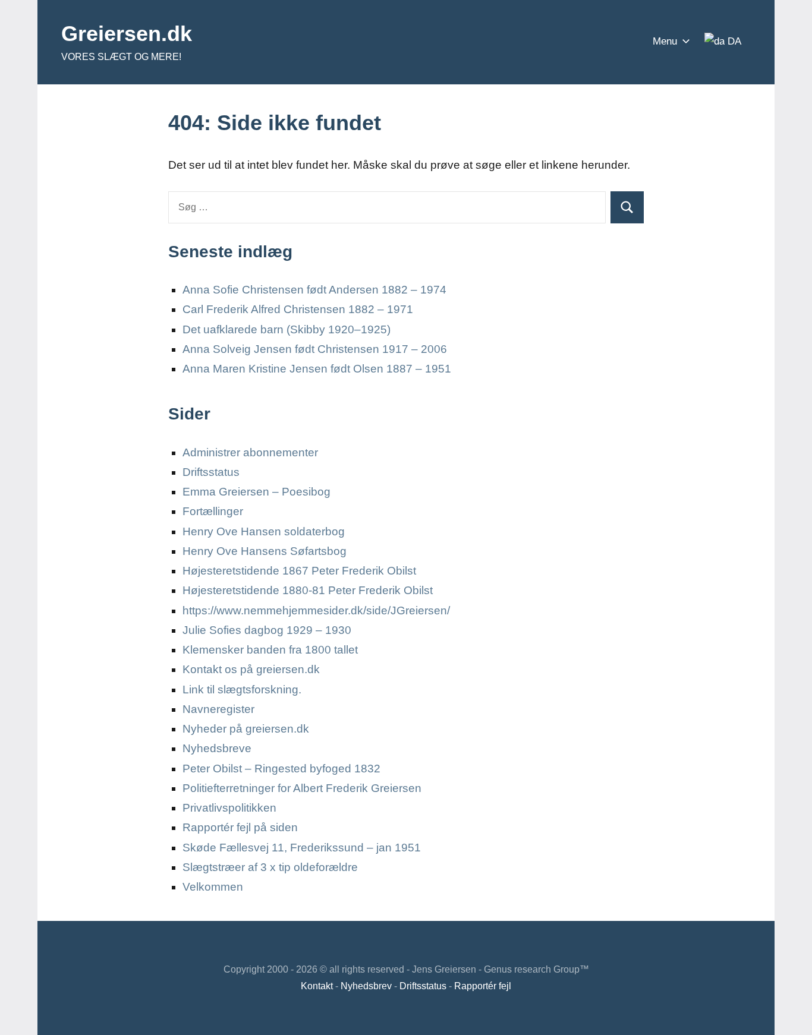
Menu (665, 41)
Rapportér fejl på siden (240, 827)
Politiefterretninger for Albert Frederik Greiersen (301, 788)
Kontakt (317, 986)
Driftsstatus (211, 472)
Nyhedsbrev (366, 986)
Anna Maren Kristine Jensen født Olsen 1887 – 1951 (316, 368)
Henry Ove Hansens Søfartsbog (264, 551)
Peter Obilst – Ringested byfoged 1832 (281, 768)
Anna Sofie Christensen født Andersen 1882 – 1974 (314, 289)
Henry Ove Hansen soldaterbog (263, 531)
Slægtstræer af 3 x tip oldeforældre (270, 867)
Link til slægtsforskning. (241, 689)
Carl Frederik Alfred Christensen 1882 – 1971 (297, 309)
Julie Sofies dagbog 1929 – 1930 (266, 630)
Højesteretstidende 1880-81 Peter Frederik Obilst (307, 590)
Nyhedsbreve (216, 748)
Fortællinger (212, 511)
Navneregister (218, 709)
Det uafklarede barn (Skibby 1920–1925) (286, 329)
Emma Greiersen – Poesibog (256, 491)
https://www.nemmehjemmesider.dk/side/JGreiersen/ (316, 610)
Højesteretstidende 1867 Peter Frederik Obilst (299, 570)
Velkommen (212, 887)
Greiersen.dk (126, 33)
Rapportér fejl (482, 986)
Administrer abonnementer (250, 452)
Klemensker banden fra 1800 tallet (270, 649)
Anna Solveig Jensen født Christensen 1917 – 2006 (314, 349)
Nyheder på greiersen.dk (245, 728)
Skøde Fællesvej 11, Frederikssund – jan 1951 (301, 847)
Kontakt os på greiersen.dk (251, 669)
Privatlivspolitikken (229, 808)
